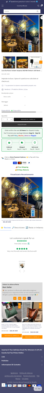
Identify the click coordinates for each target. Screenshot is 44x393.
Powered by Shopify (30, 382)
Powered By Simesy (37, 153)
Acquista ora (22, 124)
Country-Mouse (18, 382)
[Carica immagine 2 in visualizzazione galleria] (22, 62)
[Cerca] (37, 11)
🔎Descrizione (18, 227)
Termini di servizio (29, 376)
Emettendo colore (7, 93)
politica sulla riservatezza (13, 376)
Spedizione (14, 373)
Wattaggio (5, 102)
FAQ (38, 376)
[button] (4, 5)
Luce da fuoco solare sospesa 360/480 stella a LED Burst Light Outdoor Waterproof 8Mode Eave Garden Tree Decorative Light (21, 220)
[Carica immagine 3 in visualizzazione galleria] (35, 62)
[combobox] (22, 11)
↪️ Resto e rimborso (34, 227)
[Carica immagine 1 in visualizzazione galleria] (9, 62)
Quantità (4, 116)
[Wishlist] (19, 307)
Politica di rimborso (26, 373)
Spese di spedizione (21, 78)
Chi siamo (25, 379)
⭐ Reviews (6, 227)
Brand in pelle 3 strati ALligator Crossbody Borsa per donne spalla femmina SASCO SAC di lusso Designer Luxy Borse (11, 326)
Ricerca (18, 379)
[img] (22, 240)
